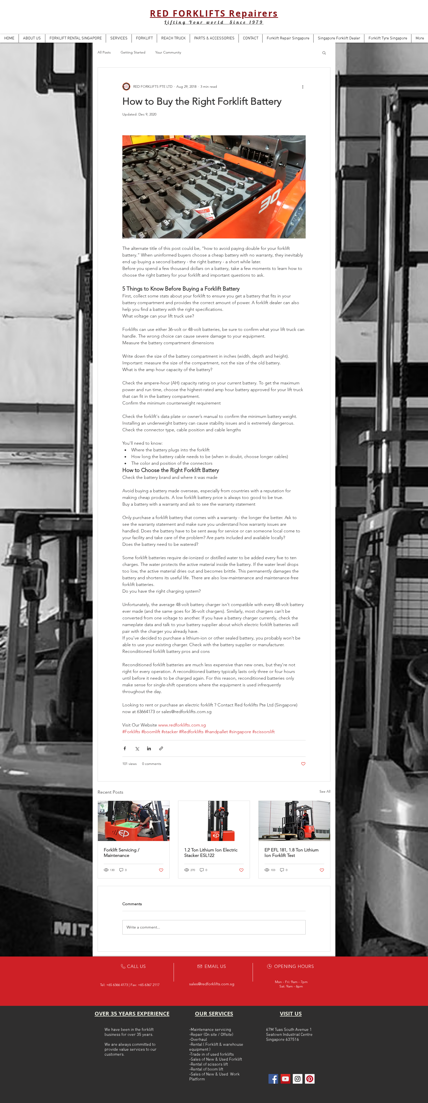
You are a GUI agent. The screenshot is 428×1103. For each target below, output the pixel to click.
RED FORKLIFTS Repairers (214, 13)
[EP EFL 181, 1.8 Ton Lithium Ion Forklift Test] (294, 821)
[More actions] (303, 86)
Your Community (168, 52)
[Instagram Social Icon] (297, 1079)
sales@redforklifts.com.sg (211, 984)
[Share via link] (161, 748)
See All (325, 791)
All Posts (104, 52)
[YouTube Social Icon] (285, 1079)
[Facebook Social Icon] (273, 1079)
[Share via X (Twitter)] (136, 748)
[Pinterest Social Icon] (310, 1079)
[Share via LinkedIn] (149, 748)
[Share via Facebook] (124, 748)
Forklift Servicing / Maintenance (121, 852)
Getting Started (133, 52)
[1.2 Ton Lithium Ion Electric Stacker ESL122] (214, 821)
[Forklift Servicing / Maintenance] (133, 821)
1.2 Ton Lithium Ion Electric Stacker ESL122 (211, 852)
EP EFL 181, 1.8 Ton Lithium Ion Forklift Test (292, 852)
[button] (324, 53)
